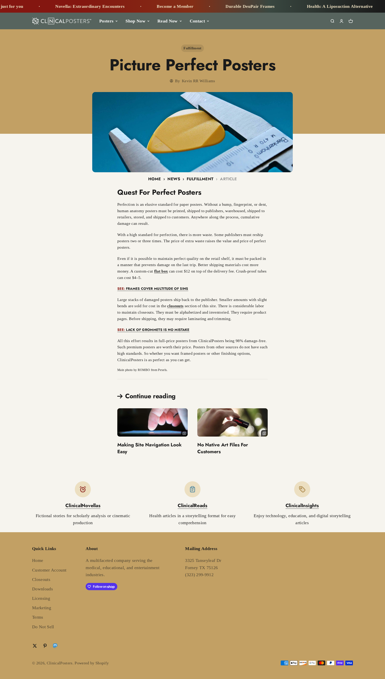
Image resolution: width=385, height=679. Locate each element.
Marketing (41, 607)
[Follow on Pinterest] (45, 646)
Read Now (167, 20)
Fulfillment (192, 48)
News (173, 179)
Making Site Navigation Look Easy (149, 448)
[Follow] (55, 646)
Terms (37, 617)
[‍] (152, 422)
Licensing (41, 598)
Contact (197, 20)
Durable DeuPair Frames (232, 6)
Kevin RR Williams (198, 81)
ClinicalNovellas (82, 505)
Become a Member (158, 6)
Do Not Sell (43, 626)
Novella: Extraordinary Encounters (73, 6)
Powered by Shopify (92, 663)
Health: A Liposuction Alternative (323, 6)
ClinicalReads (192, 505)
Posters (106, 20)
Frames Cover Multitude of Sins (152, 288)
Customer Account (49, 570)
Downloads (42, 588)
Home (154, 179)
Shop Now (135, 20)
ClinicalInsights (302, 505)
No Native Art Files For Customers (222, 448)
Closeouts (41, 579)
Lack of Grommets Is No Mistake (153, 329)
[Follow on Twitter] (34, 646)
